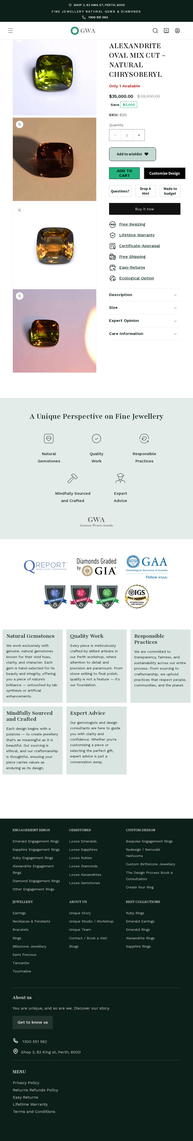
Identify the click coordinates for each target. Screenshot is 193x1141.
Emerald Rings (138, 930)
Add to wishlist (129, 154)
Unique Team (80, 930)
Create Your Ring (140, 887)
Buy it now (144, 208)
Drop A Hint (145, 191)
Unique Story (80, 913)
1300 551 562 (97, 17)
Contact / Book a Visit (88, 938)
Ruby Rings (135, 913)
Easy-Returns (132, 267)
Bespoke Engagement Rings (149, 841)
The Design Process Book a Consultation (149, 876)
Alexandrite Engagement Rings (33, 869)
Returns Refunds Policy (35, 1090)
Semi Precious (24, 955)
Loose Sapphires (83, 849)
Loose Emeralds (83, 841)
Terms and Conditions (34, 1111)
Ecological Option (136, 278)
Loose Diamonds (83, 866)
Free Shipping (132, 256)
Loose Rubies (80, 858)
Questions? (120, 191)
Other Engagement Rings (33, 889)
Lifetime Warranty (137, 235)
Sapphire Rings (138, 946)
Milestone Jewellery (29, 946)
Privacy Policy (26, 1082)
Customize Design (164, 173)
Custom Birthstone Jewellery (150, 864)
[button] (10, 30)
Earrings (19, 913)
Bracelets (21, 930)
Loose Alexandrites (85, 875)
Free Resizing (132, 224)
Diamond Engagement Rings (36, 881)
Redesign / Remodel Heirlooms (143, 852)
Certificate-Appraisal (139, 245)
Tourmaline (22, 971)
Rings (17, 938)
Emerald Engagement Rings (36, 841)
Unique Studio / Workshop (91, 921)
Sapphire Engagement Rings (36, 849)
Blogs (74, 946)
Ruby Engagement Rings (33, 858)
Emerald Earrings (140, 921)
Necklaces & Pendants (31, 921)
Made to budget (170, 191)
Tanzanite (21, 963)
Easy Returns (25, 1097)
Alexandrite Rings (140, 938)
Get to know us (33, 1022)
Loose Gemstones (84, 883)
